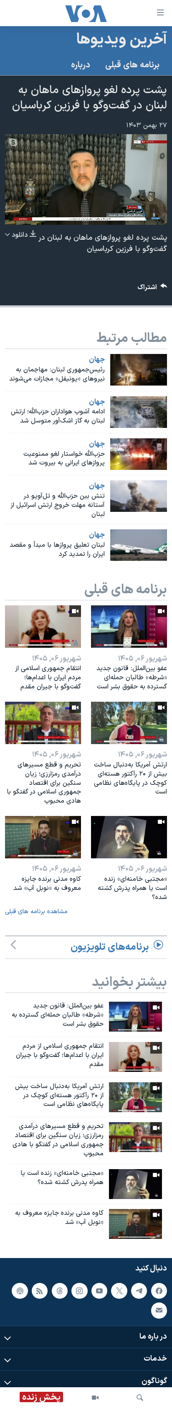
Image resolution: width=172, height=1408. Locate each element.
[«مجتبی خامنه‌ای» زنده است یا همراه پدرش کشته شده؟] (129, 837)
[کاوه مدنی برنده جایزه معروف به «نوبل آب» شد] (43, 837)
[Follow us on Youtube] (99, 1291)
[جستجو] (139, 1397)
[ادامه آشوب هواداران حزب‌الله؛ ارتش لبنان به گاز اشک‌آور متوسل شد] (138, 412)
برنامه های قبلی (132, 65)
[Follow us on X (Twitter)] (119, 1291)
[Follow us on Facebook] (159, 1291)
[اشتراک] (159, 1310)
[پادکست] (20, 1291)
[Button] (152, 289)
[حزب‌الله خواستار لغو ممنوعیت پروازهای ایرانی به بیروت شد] (138, 454)
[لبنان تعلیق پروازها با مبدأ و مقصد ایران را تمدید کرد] (138, 545)
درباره (80, 65)
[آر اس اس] (40, 1291)
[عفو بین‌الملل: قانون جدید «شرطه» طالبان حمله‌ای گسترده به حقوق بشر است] (129, 626)
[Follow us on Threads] (60, 1291)
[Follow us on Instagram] (79, 1291)
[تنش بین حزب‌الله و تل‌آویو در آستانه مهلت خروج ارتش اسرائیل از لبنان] (138, 496)
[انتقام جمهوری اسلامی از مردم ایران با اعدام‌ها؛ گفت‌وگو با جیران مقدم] (43, 626)
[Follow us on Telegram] (139, 1291)
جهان (97, 359)
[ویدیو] (95, 1397)
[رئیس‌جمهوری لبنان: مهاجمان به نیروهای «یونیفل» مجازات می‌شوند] (138, 370)
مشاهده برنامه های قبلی (36, 911)
